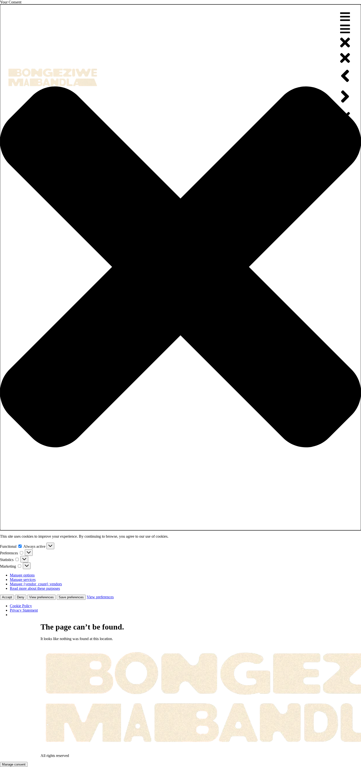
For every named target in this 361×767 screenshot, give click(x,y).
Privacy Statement (24, 610)
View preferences (41, 597)
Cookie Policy (21, 606)
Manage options (22, 575)
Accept (7, 597)
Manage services (23, 579)
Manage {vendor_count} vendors (36, 584)
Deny (20, 597)
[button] (180, 267)
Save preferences (71, 597)
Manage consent (14, 764)
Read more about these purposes (35, 588)
